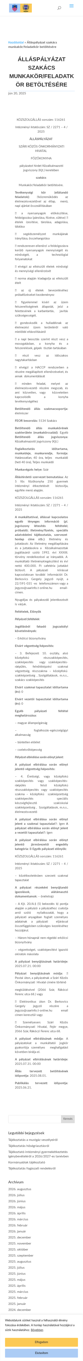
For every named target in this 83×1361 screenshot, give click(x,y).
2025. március (18, 1291)
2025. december (19, 1237)
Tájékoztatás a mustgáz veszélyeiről (33, 1139)
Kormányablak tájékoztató (26, 1162)
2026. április (17, 1213)
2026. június (17, 1201)
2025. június (17, 1273)
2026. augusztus (19, 1189)
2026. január (17, 1231)
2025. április (17, 1285)
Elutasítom (41, 1353)
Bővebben (37, 1330)
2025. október (18, 1249)
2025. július (16, 1267)
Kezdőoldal (16, 42)
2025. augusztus (19, 1261)
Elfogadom (41, 1342)
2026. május (16, 1207)
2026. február (18, 1225)
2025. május (16, 1279)
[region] (41, 1338)
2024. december (19, 1310)
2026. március (18, 1219)
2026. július (16, 1195)
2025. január (17, 1303)
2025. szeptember (20, 1255)
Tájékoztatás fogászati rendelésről (32, 1168)
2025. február (18, 1297)
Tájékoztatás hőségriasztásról (28, 1146)
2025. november (19, 1243)
